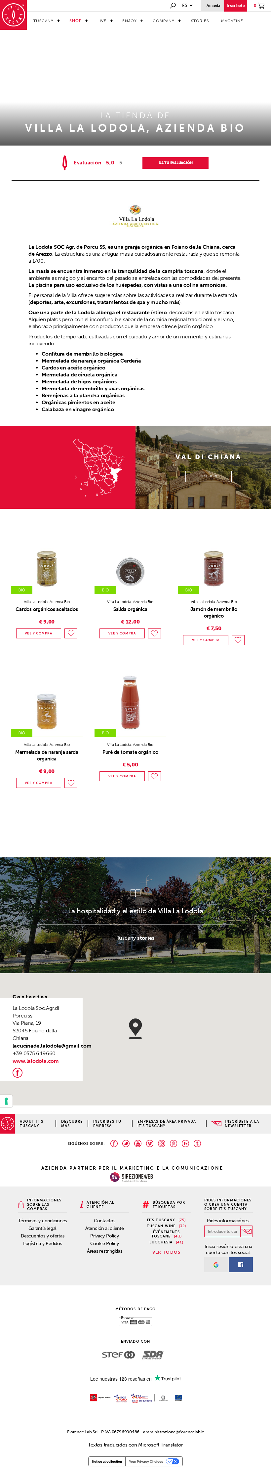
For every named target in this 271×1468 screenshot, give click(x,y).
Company (163, 21)
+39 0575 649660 (34, 1053)
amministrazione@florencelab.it (173, 1431)
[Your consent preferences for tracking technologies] (6, 1101)
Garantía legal (42, 1228)
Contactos (104, 1221)
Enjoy (129, 21)
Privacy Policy (104, 1236)
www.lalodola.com (36, 1061)
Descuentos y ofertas (42, 1236)
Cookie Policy (104, 1243)
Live (101, 21)
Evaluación (87, 162)
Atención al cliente (104, 1228)
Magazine (232, 21)
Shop (75, 21)
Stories (200, 21)
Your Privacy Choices (146, 1461)
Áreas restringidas (104, 1251)
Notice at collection (107, 1461)
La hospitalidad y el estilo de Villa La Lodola (135, 911)
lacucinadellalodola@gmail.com (52, 1046)
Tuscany (43, 21)
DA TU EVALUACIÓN (175, 163)
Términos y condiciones (42, 1221)
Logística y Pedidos (42, 1243)
